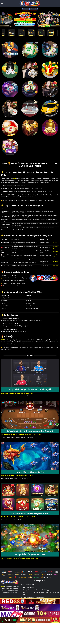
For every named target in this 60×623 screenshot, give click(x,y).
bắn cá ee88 (56, 259)
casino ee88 (56, 251)
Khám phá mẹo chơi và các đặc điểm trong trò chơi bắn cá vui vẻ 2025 (19, 558)
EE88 (2, 586)
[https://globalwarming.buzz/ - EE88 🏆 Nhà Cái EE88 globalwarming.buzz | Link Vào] (30, 3)
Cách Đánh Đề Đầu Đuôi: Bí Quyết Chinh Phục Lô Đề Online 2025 (18, 517)
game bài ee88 (55, 255)
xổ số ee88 (55, 265)
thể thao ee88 (55, 243)
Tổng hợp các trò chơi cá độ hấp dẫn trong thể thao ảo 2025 (17, 393)
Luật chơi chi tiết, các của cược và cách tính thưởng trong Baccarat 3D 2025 (21, 434)
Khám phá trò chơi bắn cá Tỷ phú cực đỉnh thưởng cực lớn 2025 (18, 475)
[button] (2, 3)
